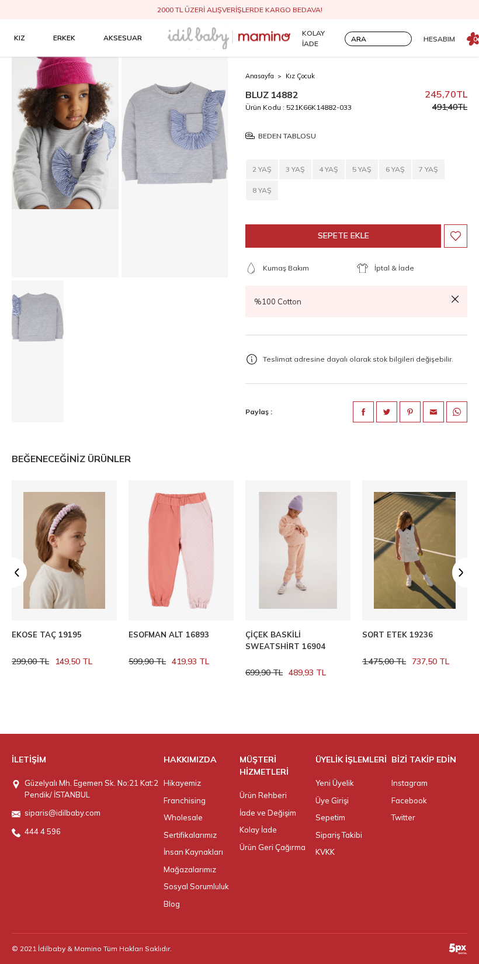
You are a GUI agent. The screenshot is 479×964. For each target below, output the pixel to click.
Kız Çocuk (300, 76)
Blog (172, 903)
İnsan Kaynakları (193, 851)
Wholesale (183, 817)
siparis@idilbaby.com (62, 812)
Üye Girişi (332, 800)
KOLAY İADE (313, 38)
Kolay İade (258, 829)
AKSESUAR (122, 37)
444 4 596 (43, 831)
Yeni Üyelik (334, 783)
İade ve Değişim (267, 812)
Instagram (409, 783)
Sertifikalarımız (190, 835)
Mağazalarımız (190, 869)
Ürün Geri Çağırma (272, 847)
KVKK (325, 851)
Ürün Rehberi (263, 795)
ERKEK (64, 37)
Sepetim (330, 817)
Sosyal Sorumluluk (196, 886)
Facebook (409, 800)
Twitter (403, 817)
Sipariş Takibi (338, 835)
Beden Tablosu (287, 135)
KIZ (19, 37)
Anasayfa (259, 76)
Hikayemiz (182, 783)
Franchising (185, 800)
